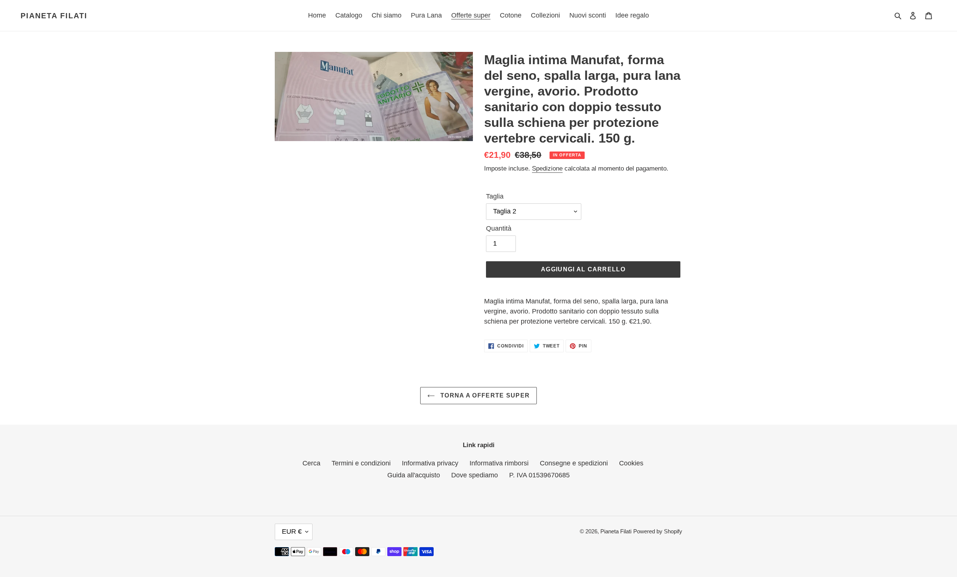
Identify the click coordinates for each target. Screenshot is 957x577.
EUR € (292, 531)
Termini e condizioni (361, 463)
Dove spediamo (474, 475)
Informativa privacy (430, 463)
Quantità (498, 228)
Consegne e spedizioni (574, 463)
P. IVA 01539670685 (539, 475)
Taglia (495, 196)
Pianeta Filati (54, 16)
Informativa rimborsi (499, 463)
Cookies (631, 463)
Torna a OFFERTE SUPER (484, 395)
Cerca (311, 463)
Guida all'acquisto (413, 475)
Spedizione (547, 168)
